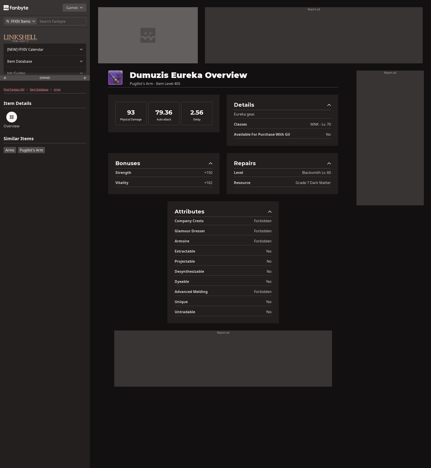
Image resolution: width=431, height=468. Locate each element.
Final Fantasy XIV (14, 89)
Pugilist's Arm (31, 150)
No (328, 134)
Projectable (185, 261)
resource (242, 182)
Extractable (185, 251)
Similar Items (19, 139)
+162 (208, 182)
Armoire (182, 241)
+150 (208, 172)
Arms (57, 89)
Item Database (19, 61)
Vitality (121, 182)
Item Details (17, 103)
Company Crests (189, 221)
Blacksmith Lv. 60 (316, 172)
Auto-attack (164, 119)
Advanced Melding (191, 291)
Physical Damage (131, 119)
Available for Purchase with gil (262, 134)
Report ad (314, 9)
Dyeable (182, 281)
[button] (45, 49)
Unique (181, 301)
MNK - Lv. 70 (320, 124)
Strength (123, 172)
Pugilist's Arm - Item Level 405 (155, 83)
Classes (240, 124)
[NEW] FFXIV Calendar (25, 49)
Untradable (185, 312)
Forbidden (263, 221)
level (238, 172)
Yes (269, 251)
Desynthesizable (189, 271)
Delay (196, 119)
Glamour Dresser (190, 231)
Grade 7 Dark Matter (313, 182)
